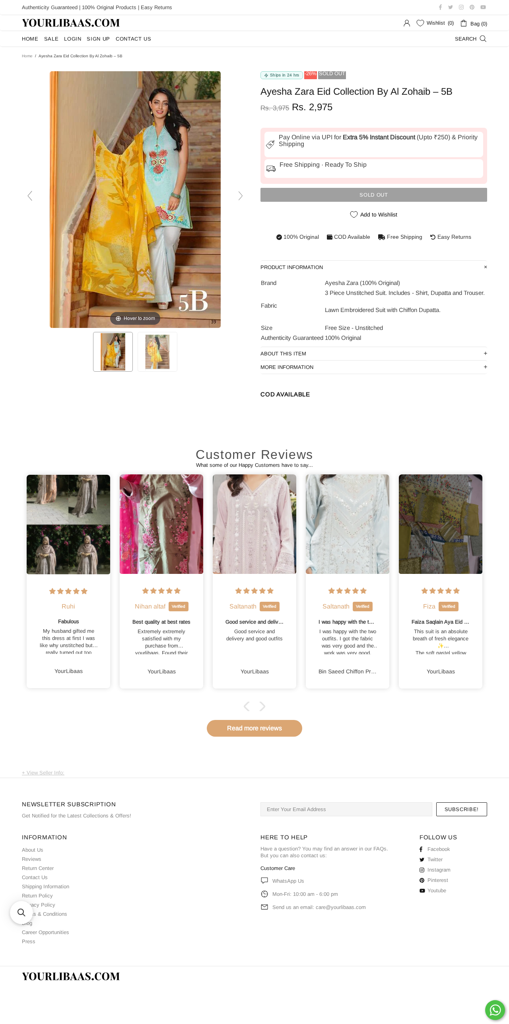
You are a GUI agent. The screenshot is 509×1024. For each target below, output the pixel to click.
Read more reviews (254, 728)
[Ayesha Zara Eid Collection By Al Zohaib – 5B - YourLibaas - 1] (113, 352)
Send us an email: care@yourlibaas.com (319, 907)
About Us (32, 850)
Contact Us (35, 877)
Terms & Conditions (44, 914)
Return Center (38, 868)
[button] (248, 706)
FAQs (380, 849)
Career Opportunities (45, 932)
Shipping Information (45, 886)
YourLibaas (71, 23)
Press (28, 941)
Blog (27, 923)
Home (27, 56)
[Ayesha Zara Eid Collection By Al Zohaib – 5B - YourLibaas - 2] (157, 352)
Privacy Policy (38, 905)
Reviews (31, 859)
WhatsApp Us (288, 881)
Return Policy (37, 896)
